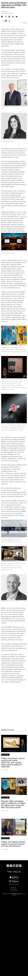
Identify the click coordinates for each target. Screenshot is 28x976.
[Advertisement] (14, 703)
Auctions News (5, 754)
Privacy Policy (14, 890)
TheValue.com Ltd (16, 893)
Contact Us (13, 887)
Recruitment (14, 889)
